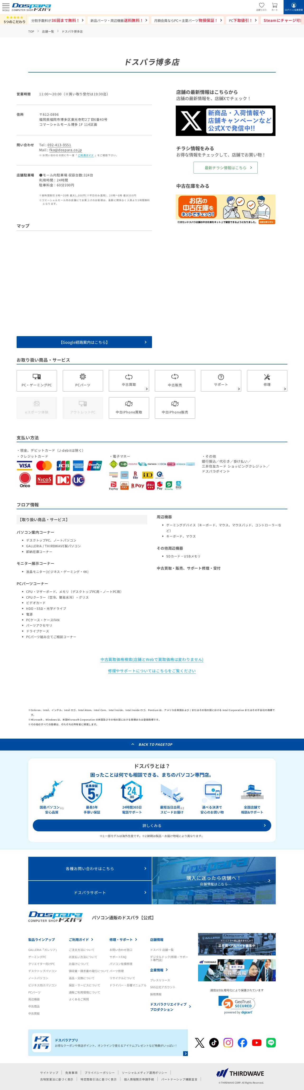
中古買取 (34, 1013)
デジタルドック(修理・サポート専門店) (169, 958)
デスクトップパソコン (42, 971)
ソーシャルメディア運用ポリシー (144, 1073)
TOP (31, 31)
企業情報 (156, 970)
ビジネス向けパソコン (42, 985)
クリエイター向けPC (41, 964)
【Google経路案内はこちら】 (84, 342)
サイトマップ (49, 1073)
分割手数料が (55, 20)
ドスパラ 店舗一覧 (162, 950)
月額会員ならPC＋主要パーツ (186, 20)
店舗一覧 (48, 31)
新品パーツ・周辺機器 (116, 20)
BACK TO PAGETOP (155, 744)
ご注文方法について (82, 950)
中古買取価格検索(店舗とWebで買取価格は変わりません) (152, 659)
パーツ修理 (116, 971)
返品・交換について (82, 978)
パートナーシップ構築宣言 (179, 1079)
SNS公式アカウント (163, 987)
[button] (237, 1005)
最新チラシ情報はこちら (226, 167)
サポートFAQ (117, 957)
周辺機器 (34, 999)
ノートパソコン (38, 978)
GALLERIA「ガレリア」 (43, 950)
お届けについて (79, 964)
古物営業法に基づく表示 (56, 1079)
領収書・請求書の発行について (89, 971)
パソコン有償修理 (120, 964)
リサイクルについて (122, 978)
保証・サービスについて (84, 985)
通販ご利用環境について (84, 992)
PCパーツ (34, 992)
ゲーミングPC (37, 957)
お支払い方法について (83, 957)
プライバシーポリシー (100, 1073)
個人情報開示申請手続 (139, 1079)
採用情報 (156, 994)
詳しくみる (152, 825)
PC (241, 20)
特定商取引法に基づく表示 (99, 1079)
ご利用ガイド (86, 155)
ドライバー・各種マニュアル (128, 985)
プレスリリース (160, 980)
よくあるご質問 (79, 999)
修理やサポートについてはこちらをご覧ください (152, 670)
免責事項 (71, 1073)
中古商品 (34, 1006)
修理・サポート (121, 939)
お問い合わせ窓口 (120, 950)
